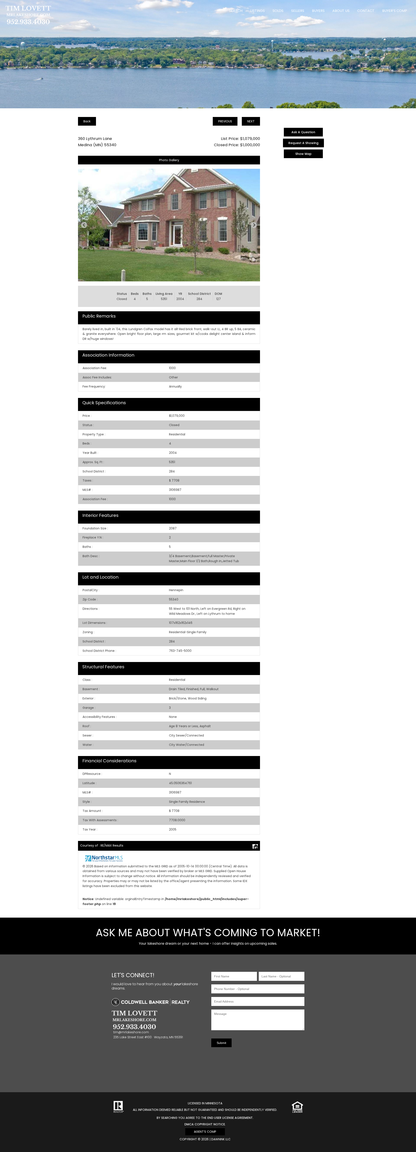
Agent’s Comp (205, 1131)
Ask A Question (303, 132)
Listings (257, 10)
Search (235, 10)
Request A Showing (303, 143)
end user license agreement (230, 1118)
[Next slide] (254, 225)
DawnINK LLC (221, 1139)
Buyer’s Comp (394, 10)
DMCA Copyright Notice (204, 1124)
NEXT (251, 121)
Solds (278, 10)
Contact (365, 10)
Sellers (297, 10)
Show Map (303, 154)
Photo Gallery (169, 160)
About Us (340, 10)
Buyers (318, 10)
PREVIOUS (225, 121)
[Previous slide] (84, 225)
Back (87, 121)
